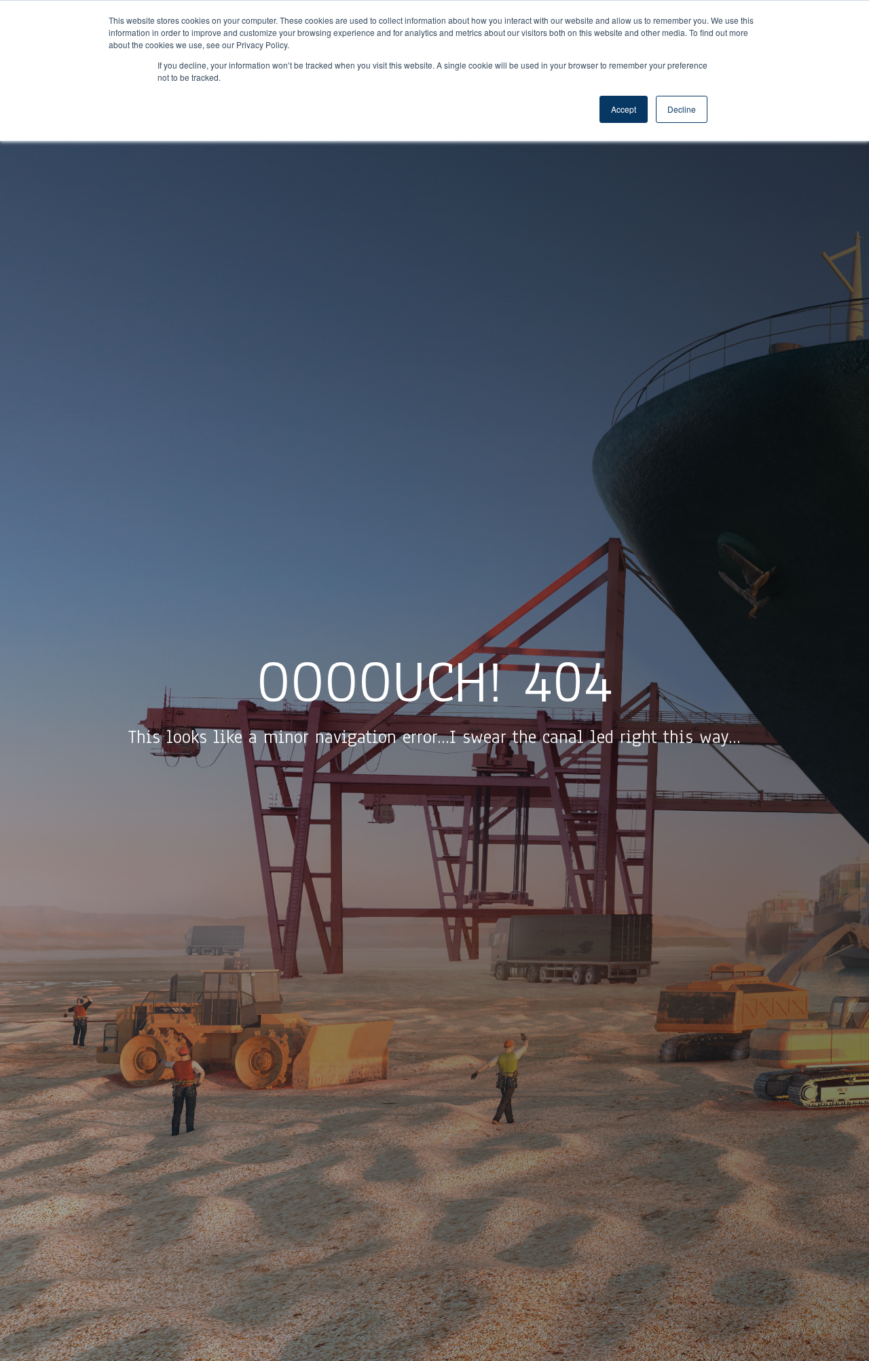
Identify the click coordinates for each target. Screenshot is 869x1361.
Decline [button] (681, 109)
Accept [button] (623, 109)
